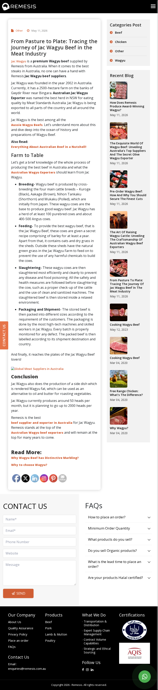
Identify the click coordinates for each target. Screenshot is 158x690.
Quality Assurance (20, 628)
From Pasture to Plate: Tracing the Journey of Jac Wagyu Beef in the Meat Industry (127, 285)
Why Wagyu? (119, 428)
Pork (48, 628)
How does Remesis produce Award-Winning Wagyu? (127, 106)
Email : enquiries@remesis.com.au (23, 666)
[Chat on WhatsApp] (144, 676)
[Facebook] (83, 670)
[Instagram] (87, 670)
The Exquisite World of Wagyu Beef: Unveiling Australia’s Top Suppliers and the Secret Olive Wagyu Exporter (128, 150)
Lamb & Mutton (56, 634)
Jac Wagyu (18, 61)
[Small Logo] (39, 1)
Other (19, 30)
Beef (118, 32)
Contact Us (4, 335)
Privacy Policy (17, 634)
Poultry (50, 640)
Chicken (121, 42)
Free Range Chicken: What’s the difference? (126, 393)
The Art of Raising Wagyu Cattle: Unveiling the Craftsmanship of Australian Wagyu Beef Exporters (127, 239)
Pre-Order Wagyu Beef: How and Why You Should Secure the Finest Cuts (128, 195)
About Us (14, 622)
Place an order (18, 640)
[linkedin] (92, 670)
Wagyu (120, 60)
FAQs (12, 647)
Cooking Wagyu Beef (125, 325)
